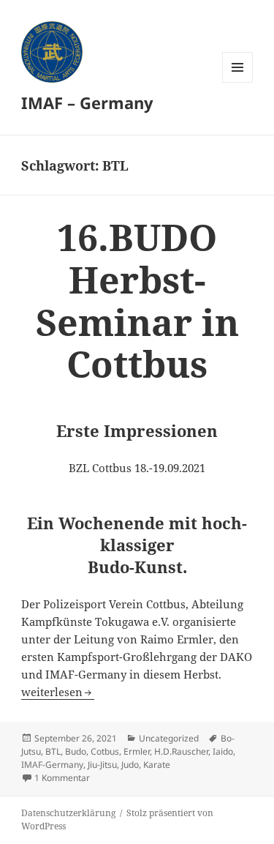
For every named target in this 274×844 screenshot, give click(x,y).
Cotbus (105, 751)
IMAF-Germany (52, 764)
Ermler (136, 751)
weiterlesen (57, 691)
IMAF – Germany (87, 102)
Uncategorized (169, 738)
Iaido (223, 751)
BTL (53, 751)
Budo (75, 751)
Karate (156, 764)
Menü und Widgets (238, 82)
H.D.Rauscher (181, 751)
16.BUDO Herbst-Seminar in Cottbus (137, 300)
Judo (130, 764)
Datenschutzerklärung (68, 813)
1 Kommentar (62, 778)
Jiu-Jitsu (102, 764)
